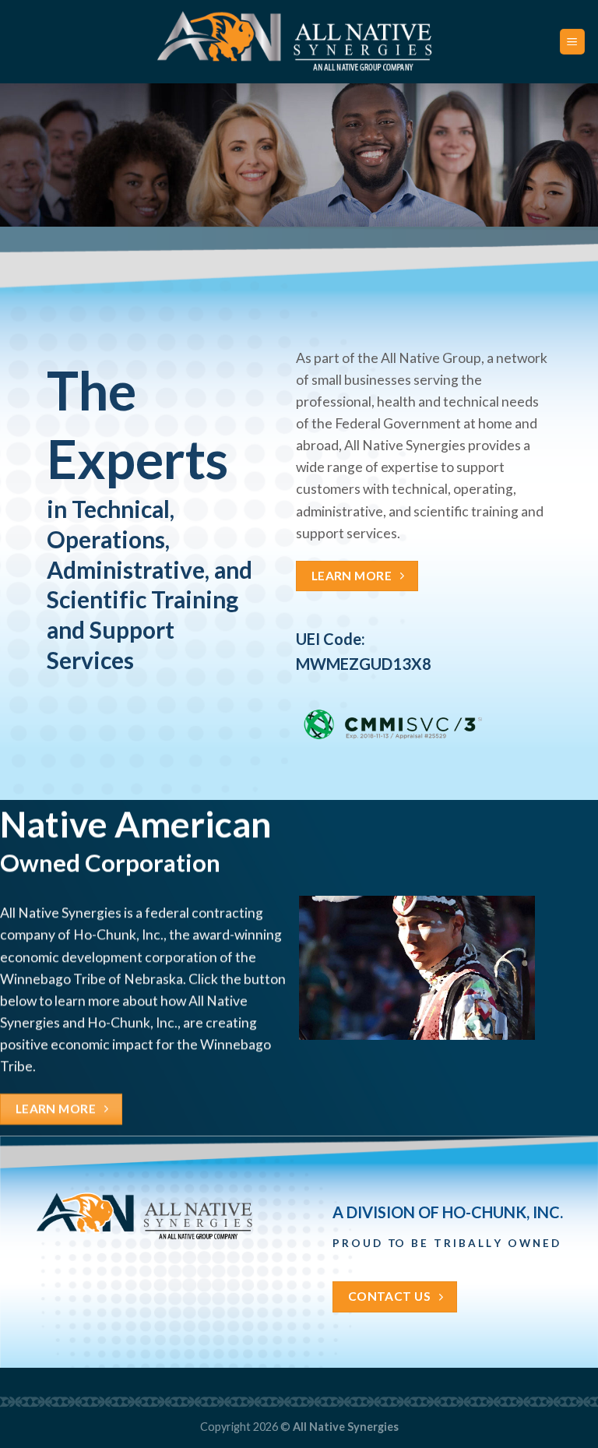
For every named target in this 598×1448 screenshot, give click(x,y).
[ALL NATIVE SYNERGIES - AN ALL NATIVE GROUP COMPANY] (299, 41)
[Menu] (573, 42)
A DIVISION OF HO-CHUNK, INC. (447, 1212)
